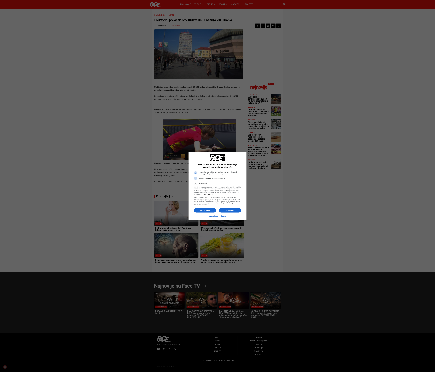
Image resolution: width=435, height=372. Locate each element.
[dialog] (217, 186)
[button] (217, 183)
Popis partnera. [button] (208, 194)
